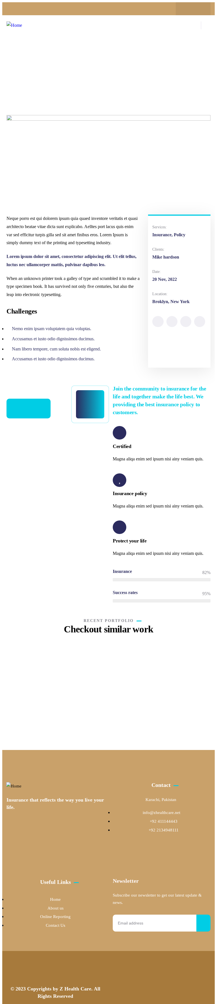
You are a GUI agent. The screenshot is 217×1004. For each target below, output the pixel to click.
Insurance (95, 710)
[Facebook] (188, 9)
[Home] (14, 25)
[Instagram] (199, 9)
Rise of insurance (104, 702)
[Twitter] (157, 321)
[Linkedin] (199, 321)
